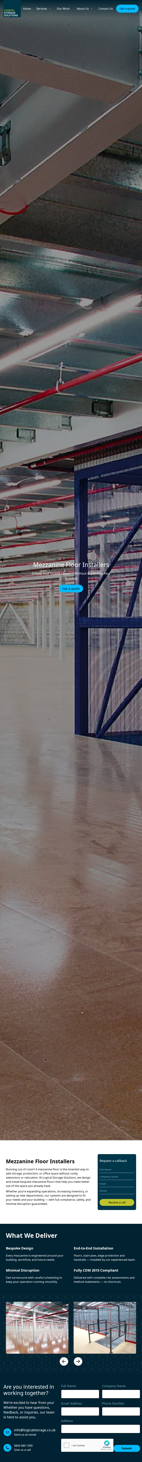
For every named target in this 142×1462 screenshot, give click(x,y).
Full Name (68, 1386)
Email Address (71, 1403)
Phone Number (113, 1403)
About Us (83, 9)
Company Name (114, 1386)
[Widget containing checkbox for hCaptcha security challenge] (87, 1445)
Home (27, 9)
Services (41, 9)
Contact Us (106, 9)
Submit (127, 1448)
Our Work (63, 9)
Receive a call (117, 1202)
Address (67, 1421)
